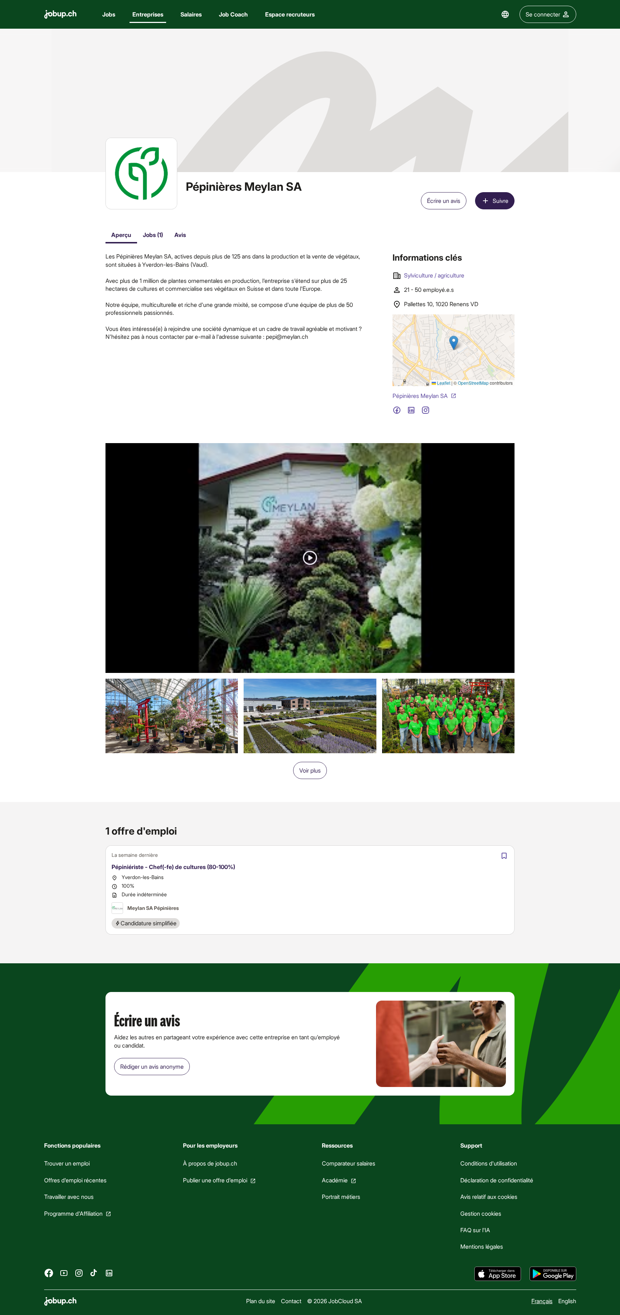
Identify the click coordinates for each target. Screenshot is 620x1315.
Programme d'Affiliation (73, 1213)
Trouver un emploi (67, 1163)
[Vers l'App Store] (497, 1274)
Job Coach (233, 14)
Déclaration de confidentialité (496, 1180)
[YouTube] (64, 1272)
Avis (180, 234)
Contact (291, 1300)
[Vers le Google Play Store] (553, 1274)
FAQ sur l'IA (475, 1229)
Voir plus (310, 770)
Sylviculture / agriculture (434, 275)
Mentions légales (481, 1246)
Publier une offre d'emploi (215, 1180)
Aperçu (121, 234)
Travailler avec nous (69, 1196)
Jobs (108, 14)
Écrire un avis (443, 200)
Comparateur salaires (348, 1163)
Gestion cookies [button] (480, 1213)
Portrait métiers (340, 1196)
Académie (334, 1180)
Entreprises (147, 14)
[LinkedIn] (109, 1272)
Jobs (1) (153, 234)
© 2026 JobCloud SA (334, 1300)
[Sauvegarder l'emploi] (504, 855)
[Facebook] (48, 1272)
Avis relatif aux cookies (488, 1196)
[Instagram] (79, 1272)
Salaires (191, 14)
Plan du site (260, 1300)
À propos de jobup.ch (210, 1163)
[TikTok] (94, 1272)
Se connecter (543, 14)
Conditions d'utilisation (488, 1163)
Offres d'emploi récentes (75, 1180)
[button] (310, 558)
